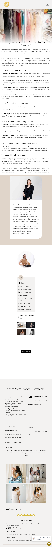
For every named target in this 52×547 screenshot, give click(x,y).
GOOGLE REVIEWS (31, 534)
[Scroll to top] (49, 492)
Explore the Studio (25, 233)
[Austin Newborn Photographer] (21, 332)
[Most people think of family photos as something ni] (36, 473)
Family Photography (28, 376)
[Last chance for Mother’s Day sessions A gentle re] (16, 473)
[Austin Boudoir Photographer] (30, 332)
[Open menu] (47, 4)
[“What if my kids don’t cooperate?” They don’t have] (16, 493)
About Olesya (16, 233)
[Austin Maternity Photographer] (30, 325)
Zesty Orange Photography (22, 540)
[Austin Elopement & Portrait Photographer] (21, 325)
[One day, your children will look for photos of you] (36, 493)
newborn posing (13, 148)
